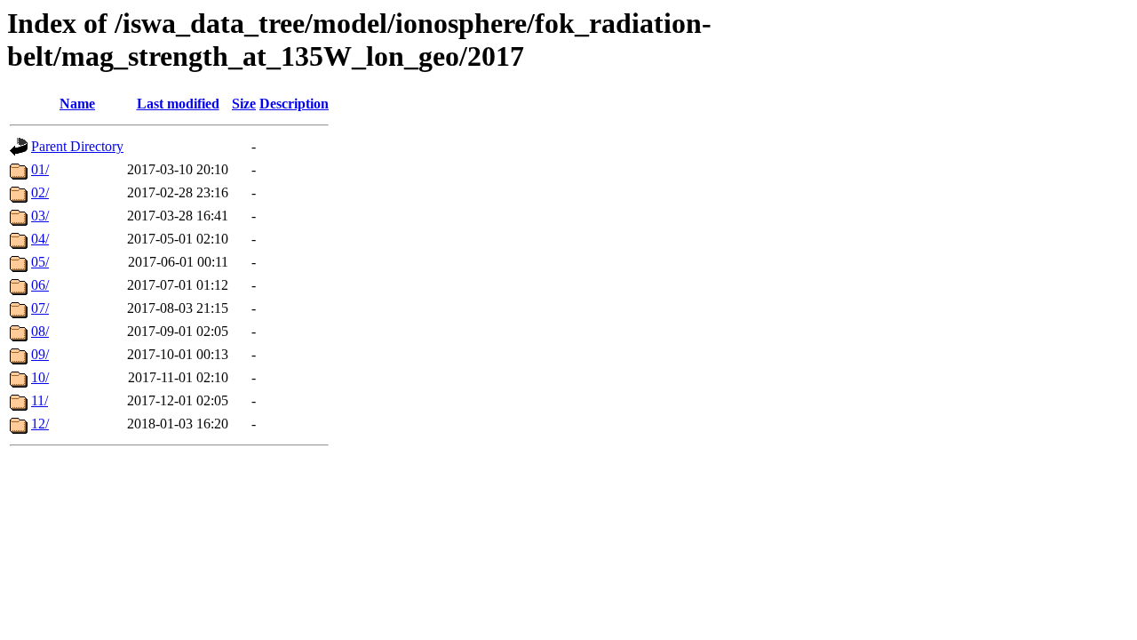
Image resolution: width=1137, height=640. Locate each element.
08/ (40, 331)
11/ (39, 400)
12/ (40, 423)
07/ (40, 308)
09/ (40, 354)
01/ (40, 169)
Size (244, 103)
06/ (40, 284)
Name (77, 103)
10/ (40, 377)
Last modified (178, 103)
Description (294, 103)
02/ (40, 192)
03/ (40, 215)
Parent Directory (77, 146)
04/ (40, 238)
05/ (40, 261)
